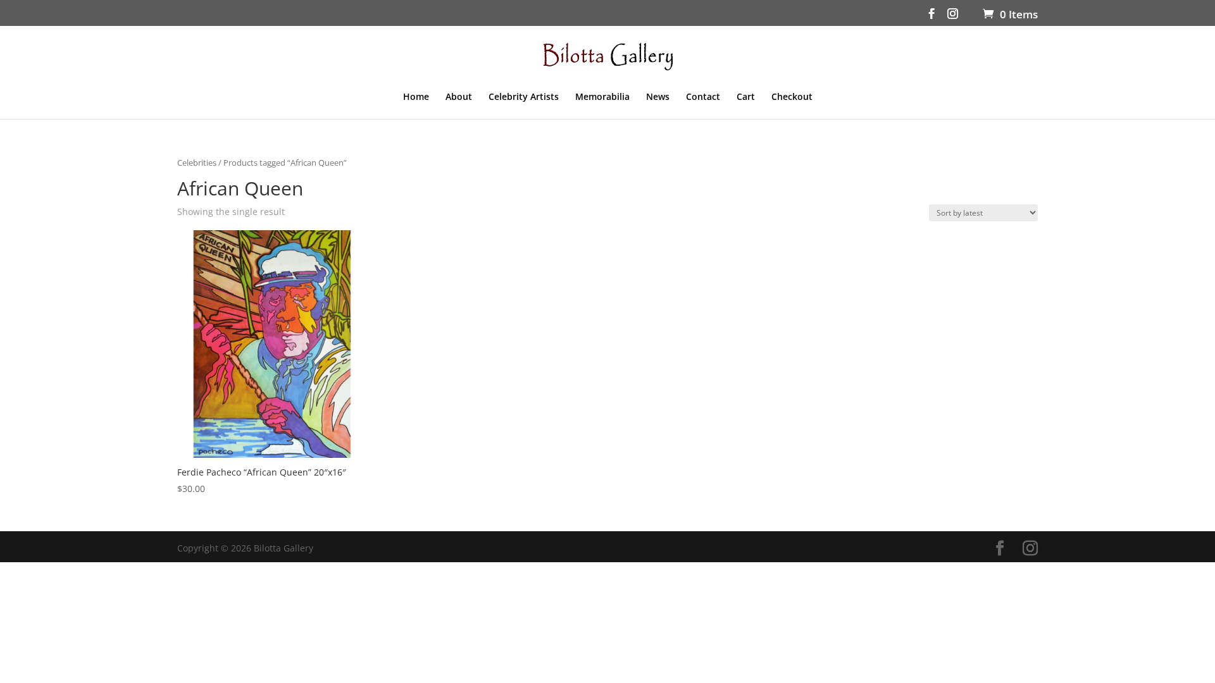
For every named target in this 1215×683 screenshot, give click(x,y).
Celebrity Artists (524, 97)
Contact (703, 97)
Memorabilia (602, 97)
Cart (746, 97)
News (658, 97)
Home (416, 97)
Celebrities (196, 162)
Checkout (792, 97)
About (459, 97)
